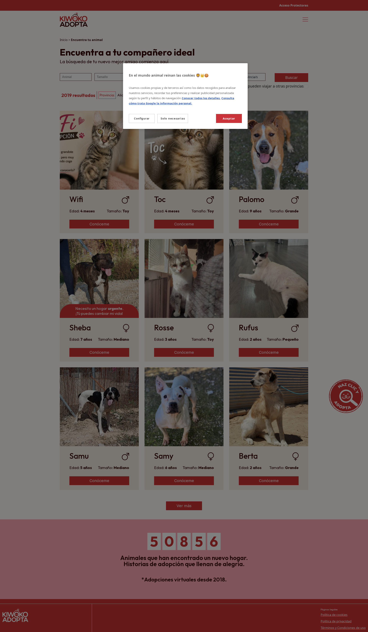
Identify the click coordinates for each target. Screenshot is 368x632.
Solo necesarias (173, 118)
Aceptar (229, 118)
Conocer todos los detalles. (201, 98)
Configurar (142, 118)
